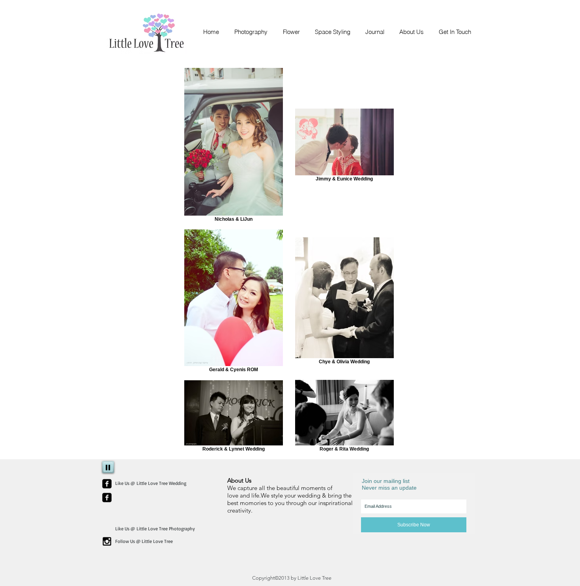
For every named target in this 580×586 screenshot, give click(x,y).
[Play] (108, 467)
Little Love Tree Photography (166, 529)
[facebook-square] (107, 483)
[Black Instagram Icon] (107, 541)
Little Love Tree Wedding (161, 483)
